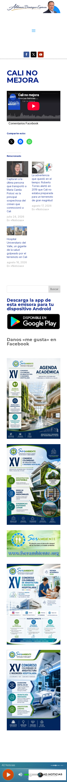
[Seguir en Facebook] (26, 54)
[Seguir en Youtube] (41, 54)
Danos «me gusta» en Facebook (31, 341)
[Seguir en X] (33, 54)
